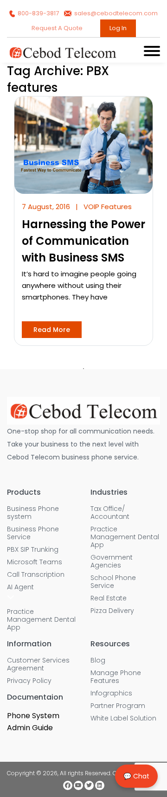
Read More (51, 329)
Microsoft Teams (34, 562)
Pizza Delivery (112, 611)
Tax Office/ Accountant (109, 513)
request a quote (58, 28)
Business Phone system (33, 513)
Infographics (111, 693)
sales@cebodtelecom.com (115, 13)
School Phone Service (113, 582)
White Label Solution (123, 718)
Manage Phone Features (115, 677)
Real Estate (108, 598)
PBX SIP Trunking (32, 550)
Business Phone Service (33, 533)
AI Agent (20, 587)
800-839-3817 (38, 13)
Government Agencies (111, 561)
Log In (118, 28)
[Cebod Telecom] (62, 56)
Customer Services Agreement (38, 664)
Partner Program (117, 706)
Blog (97, 660)
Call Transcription (35, 575)
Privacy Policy (29, 681)
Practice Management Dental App (41, 619)
